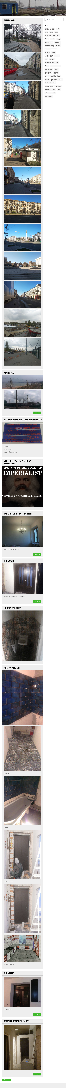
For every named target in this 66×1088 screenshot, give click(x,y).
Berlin (48, 35)
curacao (58, 46)
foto (46, 59)
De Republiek (33, 8)
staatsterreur (49, 86)
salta (54, 82)
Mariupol (9, 372)
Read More (37, 413)
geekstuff (51, 59)
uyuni (54, 89)
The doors (9, 560)
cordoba (57, 42)
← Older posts (6, 1080)
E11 (53, 52)
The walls (9, 973)
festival (57, 56)
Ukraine (48, 89)
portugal (47, 79)
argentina (49, 29)
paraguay (48, 73)
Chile (58, 39)
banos (46, 32)
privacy (54, 79)
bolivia (56, 35)
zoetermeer (48, 96)
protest (60, 79)
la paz (47, 66)
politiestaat (55, 76)
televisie (58, 86)
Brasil (46, 39)
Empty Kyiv (9, 20)
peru (56, 72)
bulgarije (52, 39)
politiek (47, 76)
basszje (51, 32)
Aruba (58, 29)
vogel (59, 89)
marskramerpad (48, 69)
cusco (46, 49)
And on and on (12, 667)
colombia (48, 42)
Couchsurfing (49, 46)
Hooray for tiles (12, 608)
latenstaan (53, 66)
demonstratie (53, 49)
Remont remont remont (17, 1021)
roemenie (48, 83)
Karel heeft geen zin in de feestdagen (17, 462)
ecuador (49, 56)
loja (59, 66)
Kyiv (57, 62)
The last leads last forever (18, 513)
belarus (56, 32)
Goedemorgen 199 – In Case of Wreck (23, 419)
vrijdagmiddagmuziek (50, 93)
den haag (47, 52)
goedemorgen (49, 62)
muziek (56, 69)
